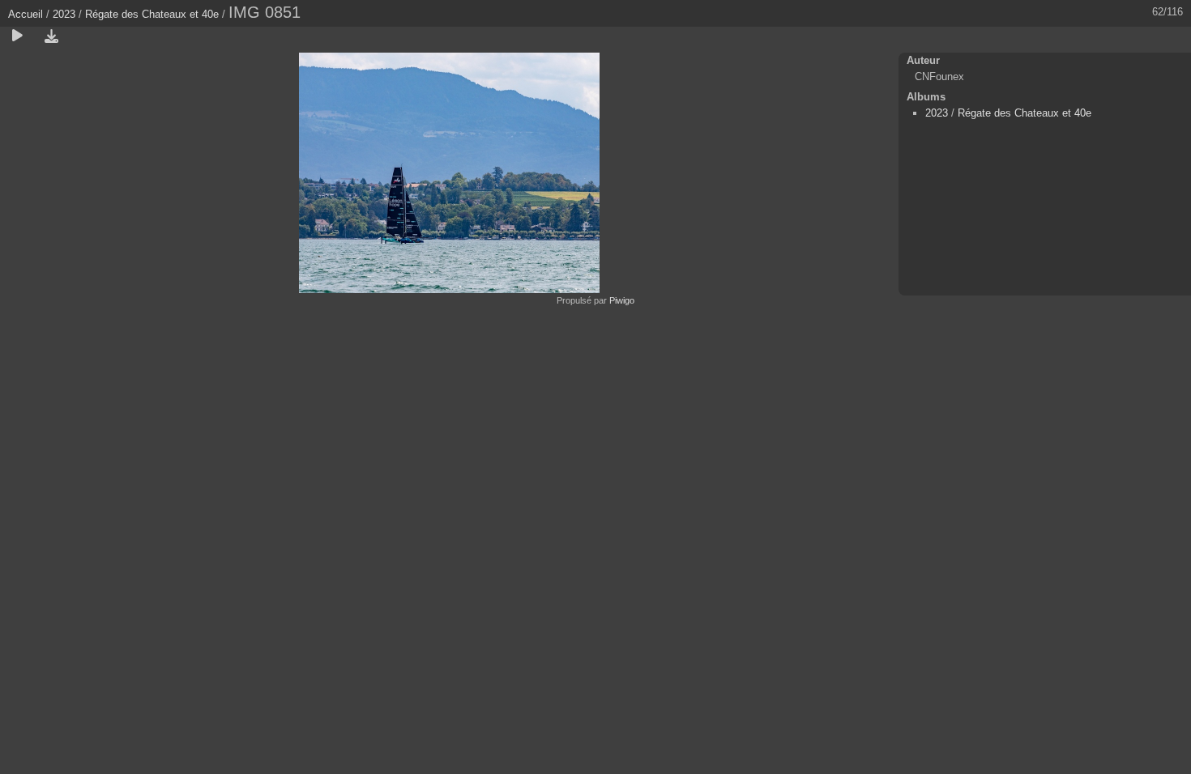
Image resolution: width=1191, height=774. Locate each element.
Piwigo (621, 300)
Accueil (25, 14)
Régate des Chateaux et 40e (152, 14)
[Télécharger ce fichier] (51, 36)
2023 (64, 14)
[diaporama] (17, 36)
